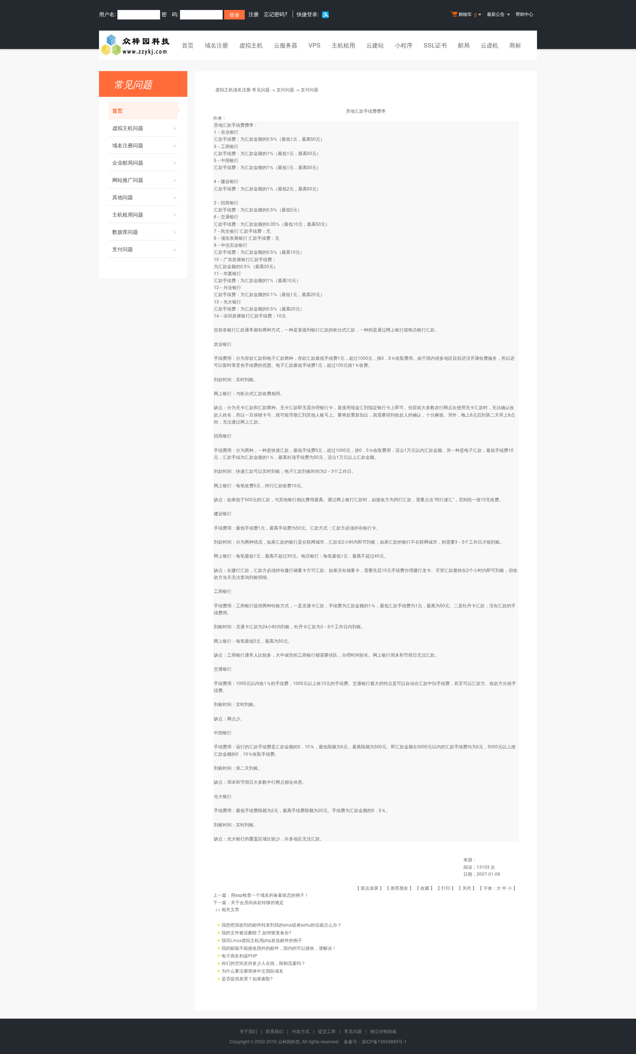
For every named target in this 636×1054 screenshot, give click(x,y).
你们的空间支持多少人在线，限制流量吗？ (263, 963)
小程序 (404, 45)
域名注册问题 (127, 145)
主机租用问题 (127, 214)
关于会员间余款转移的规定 (257, 902)
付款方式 (301, 1031)
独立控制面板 (383, 1031)
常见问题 (353, 1031)
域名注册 (216, 45)
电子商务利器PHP (239, 955)
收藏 (424, 888)
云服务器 (285, 45)
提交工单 (327, 1031)
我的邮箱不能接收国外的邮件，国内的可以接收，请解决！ (279, 948)
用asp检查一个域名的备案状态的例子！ (270, 895)
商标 (515, 45)
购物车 (468, 14)
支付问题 (122, 249)
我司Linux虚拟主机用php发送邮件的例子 (262, 940)
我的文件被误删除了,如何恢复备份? (257, 932)
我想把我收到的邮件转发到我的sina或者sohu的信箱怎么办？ (282, 924)
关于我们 (248, 1031)
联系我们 (274, 1031)
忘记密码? (275, 14)
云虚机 (489, 45)
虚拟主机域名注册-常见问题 (242, 89)
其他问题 (122, 197)
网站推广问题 (127, 179)
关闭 (466, 888)
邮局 (464, 45)
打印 (445, 888)
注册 (253, 14)
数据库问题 (125, 231)
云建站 (375, 45)
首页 (188, 45)
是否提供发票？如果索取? (247, 978)
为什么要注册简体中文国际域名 (252, 970)
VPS (314, 45)
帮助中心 (524, 14)
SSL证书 (435, 45)
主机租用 (343, 45)
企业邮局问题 (127, 162)
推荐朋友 (399, 888)
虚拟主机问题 (127, 127)
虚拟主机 (251, 45)
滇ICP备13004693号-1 (384, 1041)
